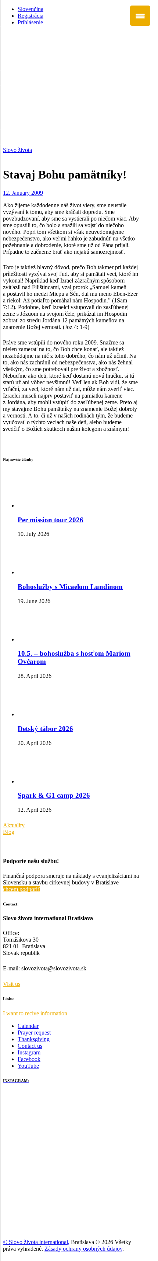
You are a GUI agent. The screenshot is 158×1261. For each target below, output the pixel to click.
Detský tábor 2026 (45, 728)
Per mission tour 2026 (50, 520)
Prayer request (34, 1032)
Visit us (11, 984)
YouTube (28, 1066)
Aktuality (14, 825)
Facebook (29, 1059)
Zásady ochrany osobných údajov (83, 1249)
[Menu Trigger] (140, 16)
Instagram (29, 1052)
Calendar (28, 1026)
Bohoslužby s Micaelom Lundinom (70, 586)
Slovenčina (30, 9)
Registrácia (30, 16)
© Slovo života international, (36, 1242)
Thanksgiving (34, 1039)
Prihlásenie (30, 22)
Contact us (30, 1046)
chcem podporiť (21, 889)
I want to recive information (35, 1013)
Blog (8, 832)
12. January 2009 (23, 193)
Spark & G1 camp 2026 (54, 795)
